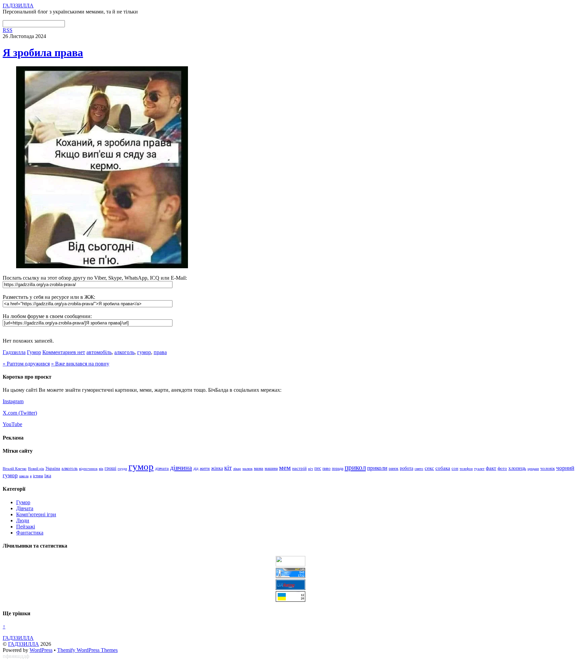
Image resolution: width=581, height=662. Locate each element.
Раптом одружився (26, 364)
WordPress (41, 650)
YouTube (12, 424)
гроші (110, 468)
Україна (52, 468)
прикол (355, 467)
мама (258, 468)
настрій (299, 468)
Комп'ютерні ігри (36, 514)
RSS (7, 30)
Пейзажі (25, 526)
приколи (377, 468)
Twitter (27, 413)
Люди (22, 520)
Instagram (13, 401)
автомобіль (99, 352)
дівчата (162, 468)
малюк (247, 468)
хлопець (517, 468)
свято (419, 468)
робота (406, 468)
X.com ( (11, 413)
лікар (237, 468)
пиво (326, 468)
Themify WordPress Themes (87, 650)
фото (502, 468)
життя (205, 468)
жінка (217, 468)
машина (271, 468)
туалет (479, 468)
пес (317, 468)
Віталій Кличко (15, 468)
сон (455, 468)
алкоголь (124, 352)
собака (442, 468)
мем (285, 467)
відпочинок (88, 468)
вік (101, 468)
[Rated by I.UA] (290, 564)
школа (24, 476)
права (160, 352)
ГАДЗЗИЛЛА (23, 644)
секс (429, 468)
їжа (47, 475)
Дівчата (24, 508)
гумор (144, 352)
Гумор (34, 352)
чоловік (547, 468)
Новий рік (36, 468)
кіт (228, 467)
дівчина (181, 467)
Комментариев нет (63, 352)
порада (337, 468)
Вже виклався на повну (80, 364)
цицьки (533, 468)
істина (38, 476)
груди (122, 469)
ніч (310, 468)
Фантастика (29, 532)
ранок (393, 468)
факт (491, 468)
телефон (466, 468)
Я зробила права (43, 52)
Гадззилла (14, 352)
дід (195, 468)
